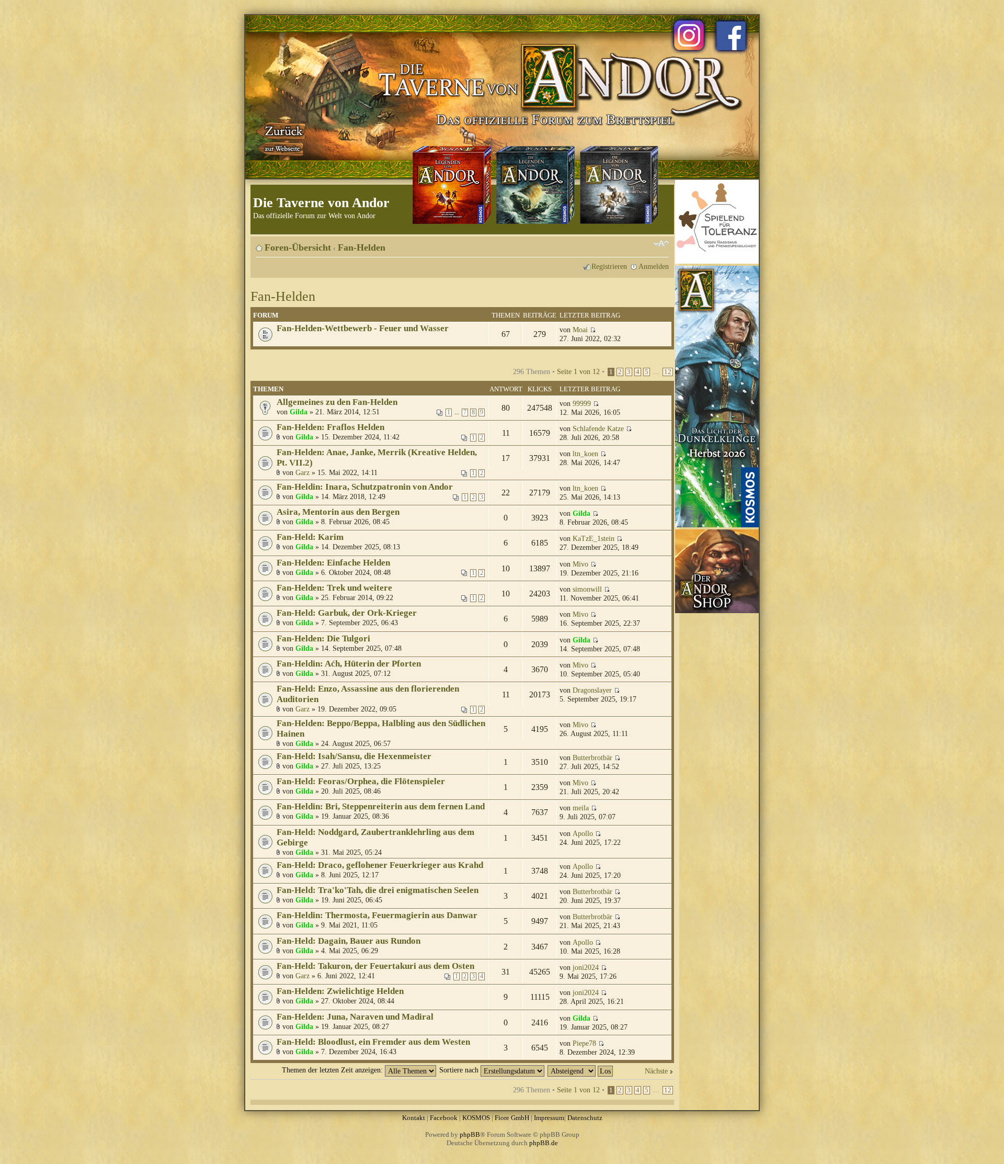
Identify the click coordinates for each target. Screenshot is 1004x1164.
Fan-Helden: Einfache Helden (333, 563)
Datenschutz (584, 1118)
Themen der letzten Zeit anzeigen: (333, 1070)
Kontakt (413, 1118)
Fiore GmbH (512, 1118)
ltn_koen (585, 453)
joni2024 (586, 967)
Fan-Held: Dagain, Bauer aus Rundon (348, 941)
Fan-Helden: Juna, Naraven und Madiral (355, 1017)
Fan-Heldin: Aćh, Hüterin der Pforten (349, 664)
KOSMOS (476, 1118)
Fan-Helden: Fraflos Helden (330, 427)
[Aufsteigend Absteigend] (580, 1070)
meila (581, 808)
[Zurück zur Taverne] (282, 137)
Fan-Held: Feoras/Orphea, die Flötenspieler (361, 781)
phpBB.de (543, 1143)
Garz (302, 472)
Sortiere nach (460, 1070)
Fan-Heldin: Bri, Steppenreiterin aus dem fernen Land (381, 806)
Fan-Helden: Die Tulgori (323, 638)
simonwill (587, 589)
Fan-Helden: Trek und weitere (334, 588)
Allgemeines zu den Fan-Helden (337, 402)
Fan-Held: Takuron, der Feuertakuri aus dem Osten (375, 966)
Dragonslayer (592, 690)
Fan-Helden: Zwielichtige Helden (340, 991)
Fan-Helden (361, 247)
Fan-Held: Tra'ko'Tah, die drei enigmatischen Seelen (377, 890)
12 (667, 372)
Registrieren (609, 266)
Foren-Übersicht (298, 247)
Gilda (298, 412)
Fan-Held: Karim (310, 537)
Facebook (444, 1118)
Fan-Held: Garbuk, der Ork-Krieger (347, 613)
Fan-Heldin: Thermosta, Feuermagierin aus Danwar (377, 915)
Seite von (578, 371)
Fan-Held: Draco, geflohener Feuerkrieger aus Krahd (380, 865)
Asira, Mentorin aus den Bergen (338, 512)
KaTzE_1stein (593, 538)
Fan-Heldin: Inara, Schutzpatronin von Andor (365, 487)
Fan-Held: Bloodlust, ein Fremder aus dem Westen (373, 1042)
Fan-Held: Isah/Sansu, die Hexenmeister (354, 756)
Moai (580, 329)
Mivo (580, 564)
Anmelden (653, 266)
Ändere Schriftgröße (661, 243)
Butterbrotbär (592, 757)
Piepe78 (584, 1043)
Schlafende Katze (598, 428)
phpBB (470, 1134)
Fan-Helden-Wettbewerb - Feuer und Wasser (363, 328)
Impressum (549, 1118)
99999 (582, 403)
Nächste (656, 1071)
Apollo (583, 833)
